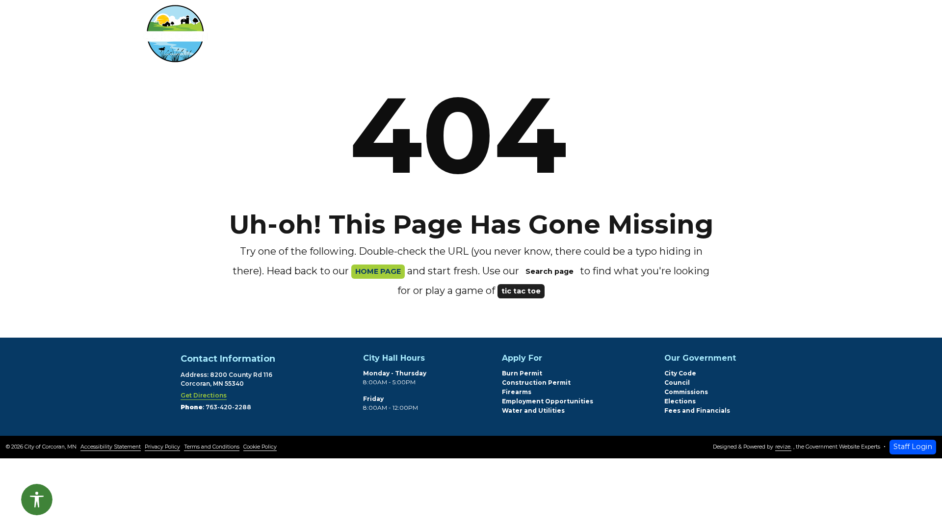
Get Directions (204, 395)
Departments (410, 36)
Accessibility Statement (110, 447)
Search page (549, 271)
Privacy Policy (162, 447)
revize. (783, 447)
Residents (320, 36)
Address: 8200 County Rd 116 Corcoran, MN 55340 (226, 379)
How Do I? (594, 36)
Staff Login (912, 446)
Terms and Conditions (211, 447)
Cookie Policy (260, 447)
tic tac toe (521, 291)
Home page (378, 271)
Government (506, 36)
